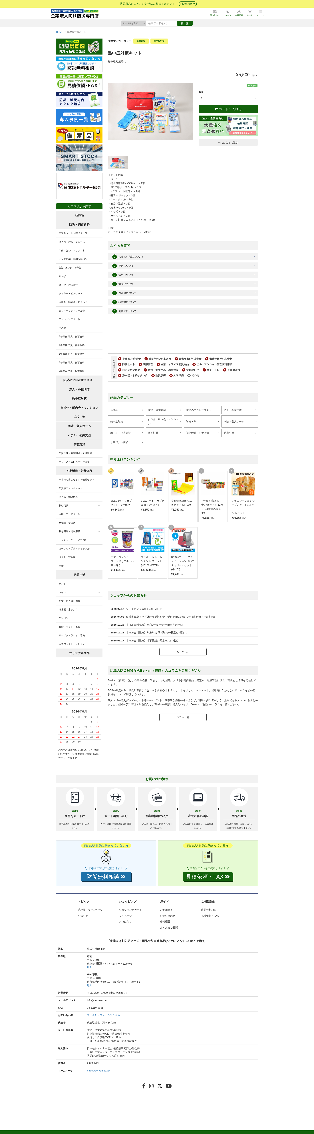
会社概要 (165, 921)
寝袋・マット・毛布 (69, 626)
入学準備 (179, 375)
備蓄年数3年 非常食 (160, 358)
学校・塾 (191, 421)
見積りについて (124, 311)
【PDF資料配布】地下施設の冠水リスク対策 (152, 640)
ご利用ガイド (167, 909)
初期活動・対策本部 (197, 432)
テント (62, 583)
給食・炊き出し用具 (69, 600)
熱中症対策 (159, 41)
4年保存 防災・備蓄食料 (71, 345)
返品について (123, 283)
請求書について (124, 302)
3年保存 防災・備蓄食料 (71, 336)
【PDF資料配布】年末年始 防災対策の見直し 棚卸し (156, 632)
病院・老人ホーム (234, 421)
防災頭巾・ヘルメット (70, 488)
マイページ (125, 915)
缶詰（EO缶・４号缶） (71, 267)
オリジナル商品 (119, 442)
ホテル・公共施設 (120, 432)
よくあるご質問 (169, 927)
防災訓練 (161, 375)
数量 (201, 92)
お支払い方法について (128, 256)
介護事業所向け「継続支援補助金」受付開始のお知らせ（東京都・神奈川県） (171, 616)
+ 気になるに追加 (228, 142)
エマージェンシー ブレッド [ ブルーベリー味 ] (122, 561)
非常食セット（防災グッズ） (74, 233)
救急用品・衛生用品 (69, 531)
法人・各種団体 (233, 410)
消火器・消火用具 (68, 496)
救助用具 (63, 505)
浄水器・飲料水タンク (135, 375)
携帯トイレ (213, 369)
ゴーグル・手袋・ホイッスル (74, 548)
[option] (150, 111)
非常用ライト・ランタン (72, 644)
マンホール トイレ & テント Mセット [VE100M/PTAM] (151, 561)
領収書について (124, 293)
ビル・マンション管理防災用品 (214, 364)
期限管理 (148, 364)
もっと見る (182, 651)
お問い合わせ (167, 915)
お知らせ (83, 915)
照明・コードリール (69, 514)
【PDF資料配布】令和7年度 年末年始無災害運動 (154, 624)
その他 (195, 375)
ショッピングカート (130, 909)
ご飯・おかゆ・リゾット (72, 250)
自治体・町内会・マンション (163, 421)
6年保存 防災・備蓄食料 (71, 362)
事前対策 (141, 41)
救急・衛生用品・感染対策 (163, 369)
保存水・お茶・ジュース (72, 241)
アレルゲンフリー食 (69, 319)
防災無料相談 (208, 909)
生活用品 (63, 618)
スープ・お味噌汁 (68, 285)
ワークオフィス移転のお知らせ (144, 608)
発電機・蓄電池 (67, 522)
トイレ (62, 592)
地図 (89, 967)
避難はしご (192, 369)
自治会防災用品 (131, 369)
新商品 (114, 410)
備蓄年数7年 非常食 (220, 358)
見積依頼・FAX (210, 915)
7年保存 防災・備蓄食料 (71, 371)
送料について (123, 274)
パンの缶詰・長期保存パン (73, 259)
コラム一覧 (182, 717)
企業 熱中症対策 (131, 358)
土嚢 (61, 566)
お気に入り (125, 921)
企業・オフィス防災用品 (175, 364)
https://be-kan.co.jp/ (98, 1070)
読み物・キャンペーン (90, 909)
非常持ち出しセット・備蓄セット (76, 479)
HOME (59, 32)
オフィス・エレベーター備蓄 (74, 461)
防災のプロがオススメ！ (200, 410)
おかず (62, 276)
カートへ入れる (230, 109)
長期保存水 (233, 369)
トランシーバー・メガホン (73, 540)
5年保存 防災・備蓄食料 (71, 353)
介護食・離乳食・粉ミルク (73, 302)
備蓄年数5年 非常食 (190, 358)
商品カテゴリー (122, 397)
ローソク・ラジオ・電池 (72, 635)
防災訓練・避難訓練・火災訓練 (75, 453)
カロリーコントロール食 (72, 310)
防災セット (128, 364)
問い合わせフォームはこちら (103, 1015)
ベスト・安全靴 (67, 557)
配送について (123, 265)
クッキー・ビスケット (70, 293)
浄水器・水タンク (68, 609)
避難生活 (229, 432)
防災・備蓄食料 (157, 410)
